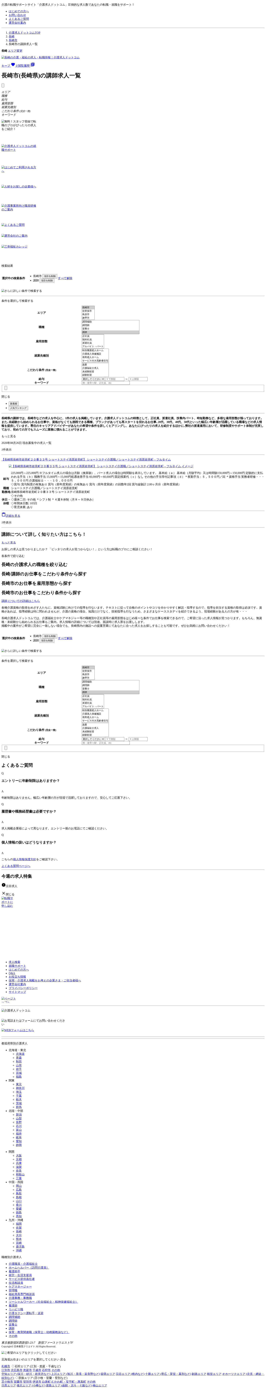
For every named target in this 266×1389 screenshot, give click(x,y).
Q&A (12, 973)
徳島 (19, 1212)
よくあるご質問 (19, 18)
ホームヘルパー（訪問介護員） (29, 1267)
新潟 (19, 1114)
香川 (19, 1204)
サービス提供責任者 (22, 1279)
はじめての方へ (19, 11)
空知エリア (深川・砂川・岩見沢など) (25, 1373)
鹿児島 (20, 1246)
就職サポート (17, 965)
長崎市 (13, 40)
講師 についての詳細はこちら (20, 600)
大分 (19, 1235)
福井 (19, 1133)
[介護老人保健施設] (95, 354)
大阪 (19, 1155)
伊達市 (37, 1381)
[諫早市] (88, 318)
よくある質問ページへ (15, 866)
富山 (19, 1129)
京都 (19, 1159)
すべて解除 (65, 278)
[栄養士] (110, 329)
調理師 (13, 1320)
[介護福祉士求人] (95, 368)
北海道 (20, 1053)
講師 (11, 1328)
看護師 (13, 1305)
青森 (19, 1057)
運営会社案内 (17, 22)
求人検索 (14, 962)
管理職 (13, 1290)
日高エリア (8, 1385)
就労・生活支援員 (20, 1275)
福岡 (19, 1223)
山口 (19, 1201)
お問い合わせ (17, 15)
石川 (19, 1126)
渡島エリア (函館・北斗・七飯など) (69, 1385)
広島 (19, 1189)
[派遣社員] (93, 343)
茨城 (19, 1103)
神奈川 (20, 1088)
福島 (19, 1076)
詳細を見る (10, 515)
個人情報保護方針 (24, 859)
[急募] (95, 365)
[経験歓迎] (95, 375)
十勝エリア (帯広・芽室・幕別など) (168, 1373)
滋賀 (19, 1166)
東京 (19, 1084)
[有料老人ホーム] (95, 357)
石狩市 (46, 1370)
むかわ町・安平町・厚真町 (68, 1381)
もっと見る (8, 436)
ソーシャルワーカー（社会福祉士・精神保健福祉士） (43, 1301)
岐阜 (19, 1137)
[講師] (110, 332)
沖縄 (19, 1250)
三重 (19, 1178)
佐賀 (19, 1227)
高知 (19, 1216)
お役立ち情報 (17, 976)
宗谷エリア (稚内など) (130, 1373)
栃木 (19, 1099)
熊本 (19, 1239)
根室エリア (214, 1373)
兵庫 (19, 1163)
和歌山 (20, 1174)
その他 (13, 1335)
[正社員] (93, 336)
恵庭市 (27, 1370)
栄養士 (13, 1324)
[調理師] (110, 325)
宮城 (19, 1072)
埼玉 (19, 1091)
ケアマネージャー (20, 1286)
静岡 (19, 1145)
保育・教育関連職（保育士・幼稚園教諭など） (39, 1332)
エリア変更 (15, 50)
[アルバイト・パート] (93, 346)
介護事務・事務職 (20, 1297)
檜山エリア (100, 1385)
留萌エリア (108, 1373)
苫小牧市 (7, 1381)
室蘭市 (18, 1381)
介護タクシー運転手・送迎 (26, 1313)
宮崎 (19, 1242)
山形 (19, 1065)
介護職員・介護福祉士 (23, 1263)
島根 (19, 1197)
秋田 (19, 1061)
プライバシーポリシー (23, 988)
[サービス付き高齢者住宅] (95, 361)
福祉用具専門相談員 (22, 1294)
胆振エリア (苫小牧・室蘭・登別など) (42, 1377)
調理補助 (14, 1316)
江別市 (5, 1370)
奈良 (19, 1170)
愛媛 (19, 1208)
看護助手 (14, 1271)
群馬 (19, 1107)
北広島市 (16, 1370)
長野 (19, 1122)
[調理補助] (110, 322)
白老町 (46, 1381)
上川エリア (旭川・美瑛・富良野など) (75, 1373)
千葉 (19, 1095)
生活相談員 (16, 1282)
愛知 (19, 1141)
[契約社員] (93, 339)
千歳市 (37, 1370)
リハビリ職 (16, 1309)
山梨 (19, 1118)
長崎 (11, 36)
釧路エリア (199, 1373)
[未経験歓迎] (95, 371)
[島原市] (88, 314)
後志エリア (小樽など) (31, 1385)
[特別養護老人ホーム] (95, 350)
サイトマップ (17, 991)
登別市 (27, 1381)
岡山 (19, 1185)
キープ (9, 65)
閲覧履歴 (26, 65)
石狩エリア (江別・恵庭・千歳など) (38, 1366)
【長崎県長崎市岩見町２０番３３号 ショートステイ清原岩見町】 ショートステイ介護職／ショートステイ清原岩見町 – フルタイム (86, 459)
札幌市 (5, 1366)
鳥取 (19, 1193)
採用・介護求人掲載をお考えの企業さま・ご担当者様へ (45, 980)
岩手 (19, 1069)
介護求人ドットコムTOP (24, 32)
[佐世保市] (88, 311)
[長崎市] (88, 307)
